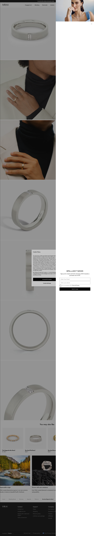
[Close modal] (47, 268)
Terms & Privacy (75, 285)
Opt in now (75, 289)
